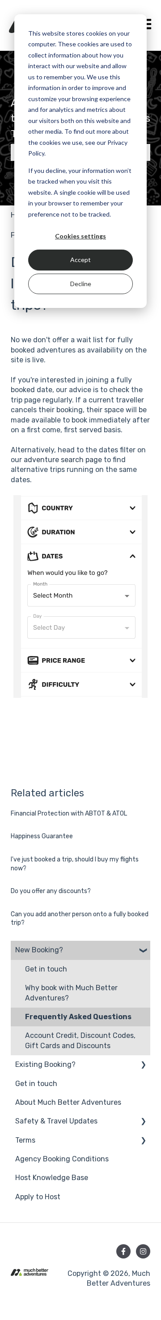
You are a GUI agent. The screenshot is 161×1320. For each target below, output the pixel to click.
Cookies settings (80, 236)
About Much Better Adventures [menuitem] (68, 1102)
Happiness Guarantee (42, 836)
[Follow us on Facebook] (123, 1251)
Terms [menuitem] (25, 1140)
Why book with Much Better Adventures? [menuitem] (71, 993)
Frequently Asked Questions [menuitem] (78, 1017)
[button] (143, 951)
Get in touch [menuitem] (46, 969)
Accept (80, 259)
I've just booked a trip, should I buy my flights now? (75, 864)
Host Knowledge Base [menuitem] (51, 1177)
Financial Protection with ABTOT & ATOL (69, 813)
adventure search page (63, 459)
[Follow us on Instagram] (143, 1251)
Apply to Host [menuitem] (37, 1197)
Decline (80, 283)
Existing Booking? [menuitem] (45, 1064)
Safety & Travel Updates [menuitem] (56, 1121)
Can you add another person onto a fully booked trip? (79, 918)
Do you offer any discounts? (51, 891)
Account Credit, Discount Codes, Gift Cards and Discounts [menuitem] (80, 1040)
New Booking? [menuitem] (39, 950)
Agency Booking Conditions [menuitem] (62, 1159)
